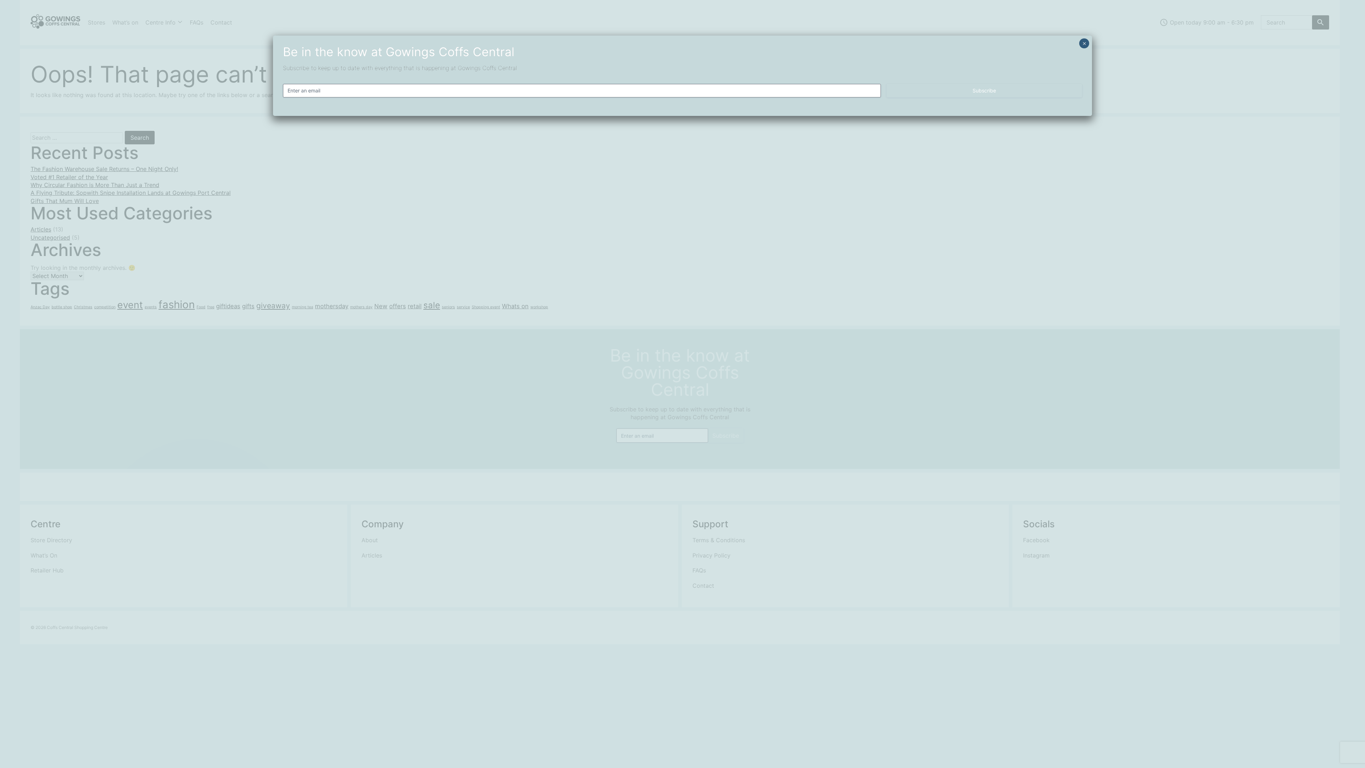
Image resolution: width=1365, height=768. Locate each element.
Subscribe (984, 90)
